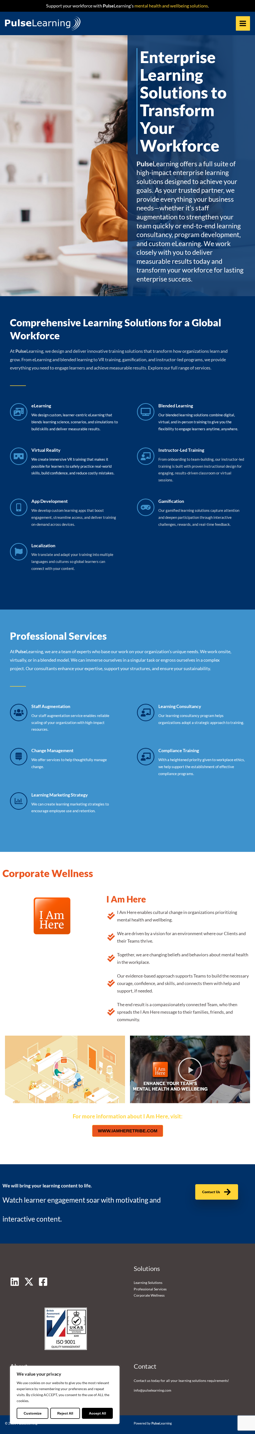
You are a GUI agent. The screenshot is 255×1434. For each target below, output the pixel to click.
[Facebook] (43, 1281)
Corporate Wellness (149, 1295)
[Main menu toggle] (243, 23)
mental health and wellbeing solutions (171, 5)
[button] (65, 1069)
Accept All (97, 1413)
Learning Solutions (148, 1282)
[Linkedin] (14, 1281)
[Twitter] (29, 1281)
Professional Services (150, 1289)
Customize (33, 1413)
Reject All (65, 1413)
